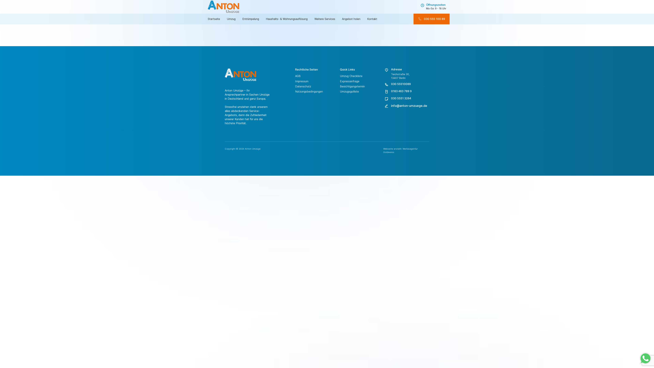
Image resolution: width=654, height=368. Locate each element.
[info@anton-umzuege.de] (386, 106)
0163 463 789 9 (401, 91)
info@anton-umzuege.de (409, 106)
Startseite (214, 19)
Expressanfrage (349, 81)
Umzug (231, 19)
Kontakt (372, 19)
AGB (298, 76)
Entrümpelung (250, 19)
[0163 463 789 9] (386, 92)
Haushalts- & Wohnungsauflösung (287, 19)
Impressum (301, 81)
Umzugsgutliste (349, 91)
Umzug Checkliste (351, 76)
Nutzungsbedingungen (309, 91)
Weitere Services (324, 19)
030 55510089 (401, 84)
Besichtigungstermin (352, 86)
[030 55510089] (386, 84)
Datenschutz (303, 86)
